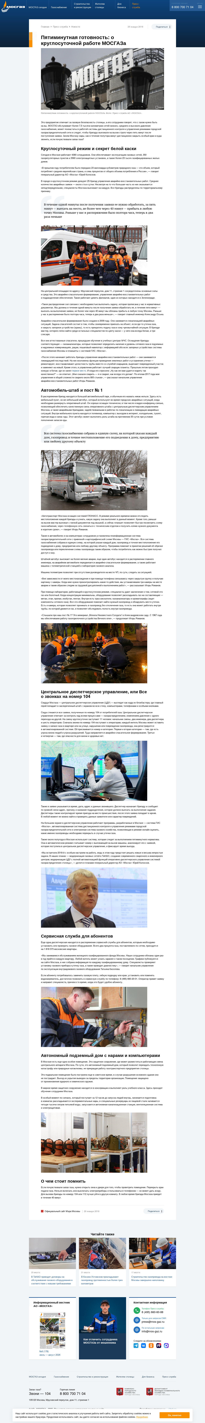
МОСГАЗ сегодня (37, 1376)
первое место (79, 370)
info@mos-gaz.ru (152, 1331)
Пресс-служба (169, 1376)
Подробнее (142, 1416)
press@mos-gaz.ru (153, 1321)
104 (48, 1393)
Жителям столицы (125, 1376)
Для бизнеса (148, 1376)
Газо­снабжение (61, 1376)
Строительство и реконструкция (92, 1376)
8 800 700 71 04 (182, 7)
